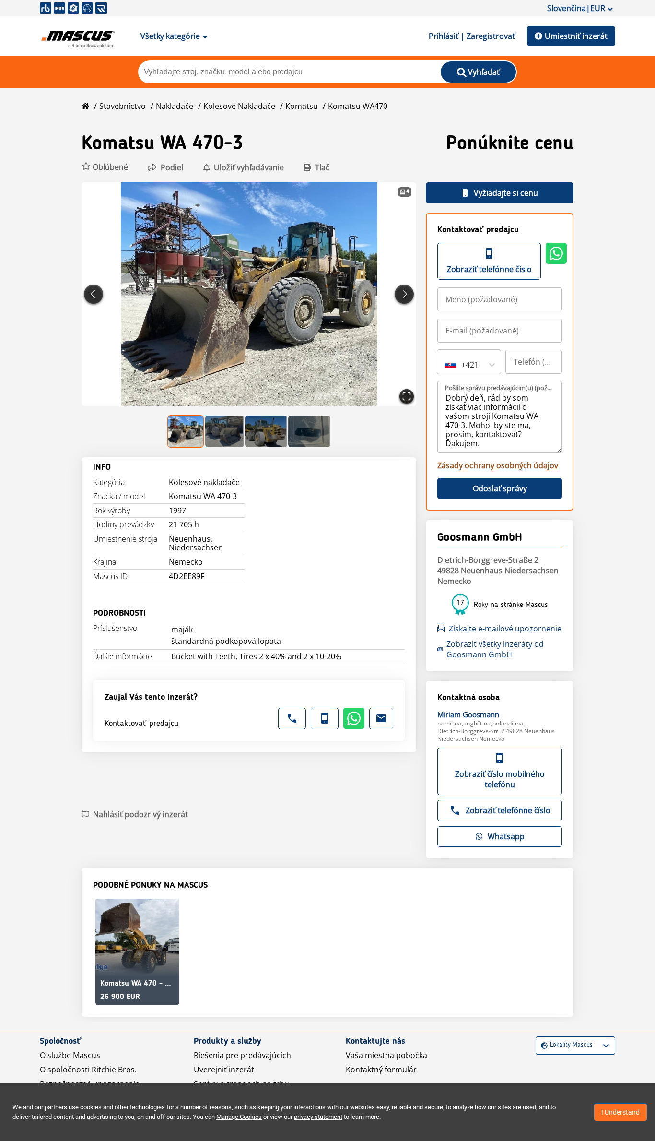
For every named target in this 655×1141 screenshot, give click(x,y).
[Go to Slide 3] (266, 431)
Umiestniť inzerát (576, 36)
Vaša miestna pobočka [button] (386, 1055)
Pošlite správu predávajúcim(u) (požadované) (500, 387)
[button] (105, 167)
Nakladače (174, 106)
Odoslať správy (500, 488)
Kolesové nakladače (239, 106)
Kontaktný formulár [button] (381, 1069)
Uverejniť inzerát (224, 1069)
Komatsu (301, 106)
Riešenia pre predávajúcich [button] (242, 1055)
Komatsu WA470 (357, 106)
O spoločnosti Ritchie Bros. (88, 1069)
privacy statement (318, 1116)
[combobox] (446, 365)
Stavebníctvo (122, 106)
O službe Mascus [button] (70, 1055)
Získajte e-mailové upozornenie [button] (505, 628)
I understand (620, 1112)
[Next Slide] (404, 294)
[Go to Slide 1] (186, 431)
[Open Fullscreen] (406, 396)
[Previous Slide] (93, 294)
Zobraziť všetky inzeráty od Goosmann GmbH (495, 649)
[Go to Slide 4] (309, 431)
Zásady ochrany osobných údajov (497, 465)
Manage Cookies (239, 1116)
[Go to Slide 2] (224, 431)
